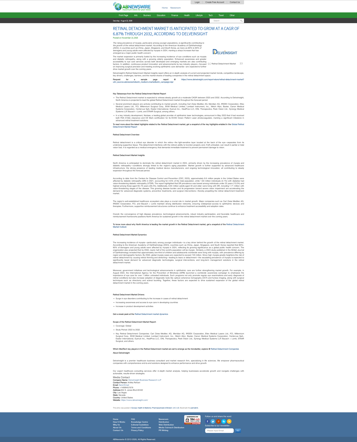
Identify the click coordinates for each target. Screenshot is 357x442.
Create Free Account (214, 2)
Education (161, 15)
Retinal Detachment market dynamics (151, 314)
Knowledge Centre (139, 422)
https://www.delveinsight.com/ (134, 400)
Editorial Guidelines (140, 425)
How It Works (119, 422)
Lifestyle (199, 15)
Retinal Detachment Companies (225, 349)
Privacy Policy (137, 430)
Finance (174, 15)
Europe (134, 408)
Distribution (164, 422)
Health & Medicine (144, 408)
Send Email (124, 385)
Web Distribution (166, 425)
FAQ (133, 419)
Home (165, 8)
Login (197, 2)
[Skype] (223, 421)
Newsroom (175, 8)
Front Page (123, 15)
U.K (174, 408)
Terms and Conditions (141, 428)
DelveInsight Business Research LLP (144, 380)
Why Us (116, 425)
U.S (177, 408)
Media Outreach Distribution (171, 428)
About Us (117, 428)
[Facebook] (207, 421)
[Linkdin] (218, 421)
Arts (136, 15)
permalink (194, 408)
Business (147, 15)
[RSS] (229, 421)
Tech (211, 15)
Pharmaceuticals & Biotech (162, 408)
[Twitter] (212, 421)
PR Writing (163, 430)
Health (187, 15)
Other (232, 15)
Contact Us (235, 2)
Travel (221, 15)
